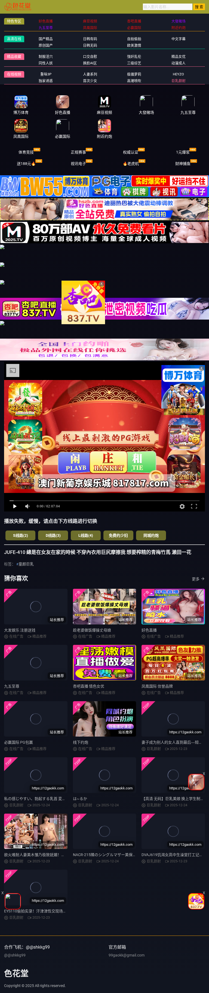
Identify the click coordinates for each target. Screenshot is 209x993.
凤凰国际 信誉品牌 (157, 686)
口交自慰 (90, 56)
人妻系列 (90, 74)
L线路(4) (85, 535)
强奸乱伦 (134, 56)
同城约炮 (151, 535)
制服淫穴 (46, 56)
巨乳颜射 (178, 81)
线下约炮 (80, 742)
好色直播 (149, 630)
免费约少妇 (118, 535)
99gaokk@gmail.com (127, 955)
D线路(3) (53, 535)
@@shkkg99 (15, 955)
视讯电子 (78, 163)
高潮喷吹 (134, 81)
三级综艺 (134, 63)
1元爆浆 (183, 152)
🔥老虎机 (131, 163)
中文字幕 (178, 39)
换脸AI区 (90, 63)
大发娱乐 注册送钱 (19, 630)
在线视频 (14, 74)
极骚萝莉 (134, 74)
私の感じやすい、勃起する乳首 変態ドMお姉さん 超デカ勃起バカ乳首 (63, 798)
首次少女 (90, 81)
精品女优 (178, 56)
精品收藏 (14, 56)
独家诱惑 (46, 81)
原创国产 (46, 45)
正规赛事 (78, 152)
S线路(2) (20, 535)
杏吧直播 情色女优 (88, 686)
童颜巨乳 (26, 564)
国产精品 (46, 39)
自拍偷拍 (134, 39)
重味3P (45, 74)
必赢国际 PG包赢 (18, 742)
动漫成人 (178, 63)
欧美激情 (134, 45)
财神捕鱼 (182, 163)
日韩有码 (90, 39)
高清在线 (14, 39)
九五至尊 (11, 686)
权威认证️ (130, 152)
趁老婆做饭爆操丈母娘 (92, 630)
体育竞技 (26, 152)
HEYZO (178, 74)
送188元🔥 (26, 163)
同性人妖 (46, 63)
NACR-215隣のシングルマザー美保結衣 (106, 855)
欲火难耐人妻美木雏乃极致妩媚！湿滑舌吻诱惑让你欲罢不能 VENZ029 (64, 855)
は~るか (80, 798)
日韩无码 (90, 45)
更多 (195, 579)
